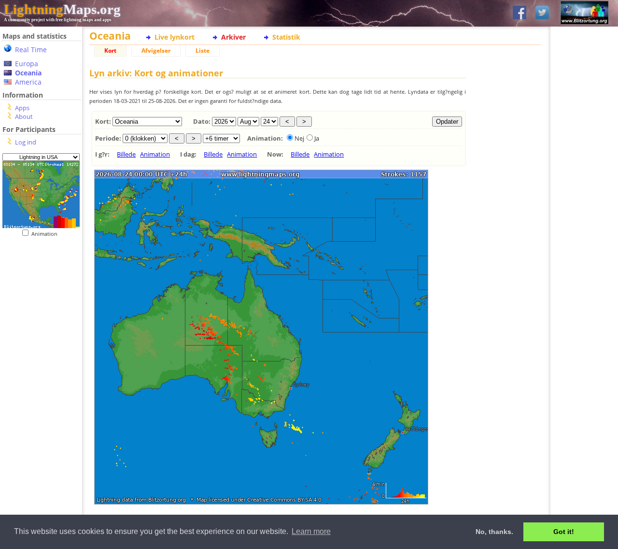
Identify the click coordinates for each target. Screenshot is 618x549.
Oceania (28, 72)
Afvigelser (155, 50)
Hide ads (584, 333)
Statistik (286, 37)
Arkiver (233, 37)
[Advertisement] (37, 296)
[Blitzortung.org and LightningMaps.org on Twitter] (542, 13)
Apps (22, 107)
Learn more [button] (311, 531)
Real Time (31, 49)
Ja (316, 138)
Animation (46, 233)
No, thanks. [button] (494, 531)
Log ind (25, 142)
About (24, 116)
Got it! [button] (563, 531)
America (28, 82)
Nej (299, 138)
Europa (26, 63)
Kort (110, 50)
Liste (203, 50)
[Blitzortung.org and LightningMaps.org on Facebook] (519, 13)
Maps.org (62, 9)
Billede (126, 154)
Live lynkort (174, 37)
